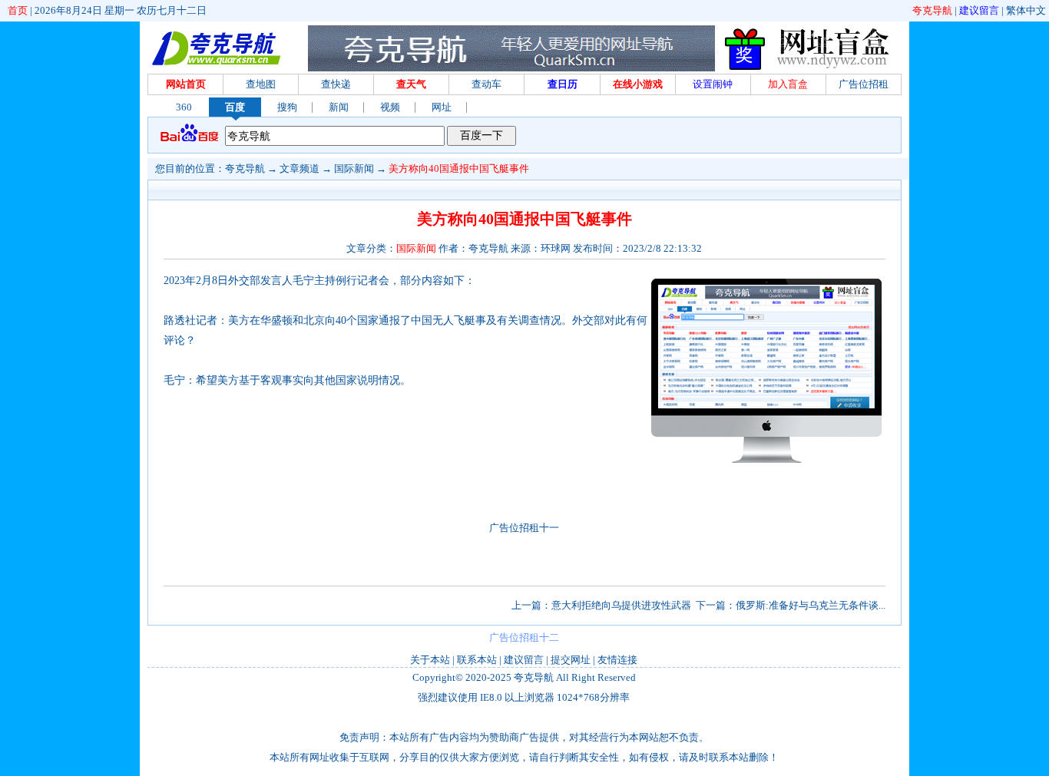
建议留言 (979, 10)
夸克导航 (932, 10)
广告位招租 (864, 84)
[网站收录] (766, 463)
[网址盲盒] (810, 68)
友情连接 (617, 659)
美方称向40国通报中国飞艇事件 (459, 168)
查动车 (486, 84)
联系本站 (477, 659)
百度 (235, 107)
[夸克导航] (216, 48)
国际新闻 (354, 168)
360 (184, 107)
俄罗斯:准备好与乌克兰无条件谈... (810, 605)
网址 (442, 107)
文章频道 (299, 168)
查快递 (336, 84)
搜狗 (287, 107)
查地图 (261, 84)
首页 (18, 10)
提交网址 (571, 659)
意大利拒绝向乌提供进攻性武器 (621, 605)
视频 (390, 107)
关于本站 (430, 659)
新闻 (339, 107)
